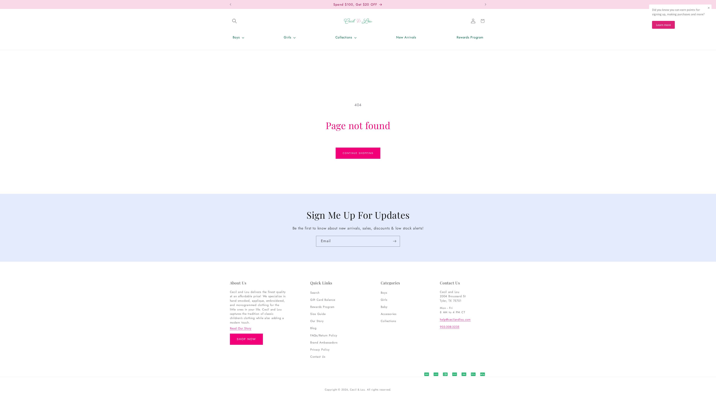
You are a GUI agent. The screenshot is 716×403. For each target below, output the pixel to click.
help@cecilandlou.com (455, 319)
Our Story (317, 321)
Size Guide (318, 314)
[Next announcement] (485, 4)
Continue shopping (358, 153)
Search (315, 292)
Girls (384, 300)
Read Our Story (241, 328)
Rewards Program (322, 307)
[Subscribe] (395, 241)
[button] (234, 21)
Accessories (388, 314)
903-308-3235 (449, 327)
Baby (384, 307)
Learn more (663, 25)
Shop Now (246, 339)
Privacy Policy (320, 349)
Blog (313, 328)
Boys (384, 292)
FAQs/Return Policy (323, 335)
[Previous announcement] (230, 4)
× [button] (709, 7)
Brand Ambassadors (323, 342)
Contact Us (317, 356)
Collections (388, 321)
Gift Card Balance (322, 300)
